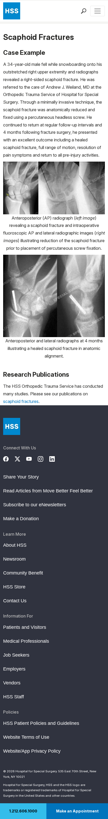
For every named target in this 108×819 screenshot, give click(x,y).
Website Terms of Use (26, 737)
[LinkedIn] (55, 458)
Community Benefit (23, 573)
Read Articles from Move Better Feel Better (48, 490)
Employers (14, 669)
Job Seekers (16, 655)
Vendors (11, 682)
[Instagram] (43, 458)
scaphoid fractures (21, 401)
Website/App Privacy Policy (32, 751)
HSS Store (14, 586)
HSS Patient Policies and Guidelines (41, 723)
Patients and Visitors (24, 627)
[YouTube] (32, 458)
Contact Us (14, 600)
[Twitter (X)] (20, 458)
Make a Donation (21, 518)
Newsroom (14, 559)
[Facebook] (9, 458)
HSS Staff (13, 696)
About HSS (14, 545)
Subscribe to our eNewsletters (34, 504)
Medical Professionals (26, 641)
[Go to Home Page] (11, 426)
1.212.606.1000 (23, 811)
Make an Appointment (77, 811)
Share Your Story (21, 477)
